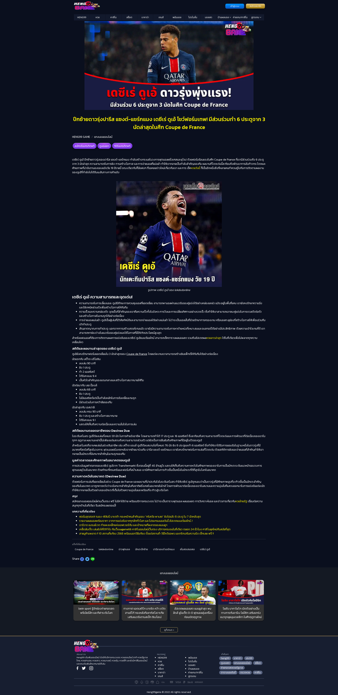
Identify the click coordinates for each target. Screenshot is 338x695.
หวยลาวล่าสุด (213, 338)
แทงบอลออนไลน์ (103, 137)
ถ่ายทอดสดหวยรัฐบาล (232, 668)
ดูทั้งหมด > (169, 630)
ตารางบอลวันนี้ (228, 672)
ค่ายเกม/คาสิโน (240, 17)
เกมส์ (161, 17)
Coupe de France (84, 549)
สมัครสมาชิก (255, 6)
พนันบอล (177, 17)
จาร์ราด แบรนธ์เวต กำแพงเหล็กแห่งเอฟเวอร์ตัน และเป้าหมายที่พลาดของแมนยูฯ (123, 525)
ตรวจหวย (245, 672)
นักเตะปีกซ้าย (141, 549)
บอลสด (208, 17)
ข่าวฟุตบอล (124, 549)
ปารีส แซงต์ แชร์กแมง (164, 549)
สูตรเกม (255, 17)
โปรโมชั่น (192, 17)
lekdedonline (106, 549)
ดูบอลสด (104, 146)
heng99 (225, 658)
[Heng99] (149, 5)
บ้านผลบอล (223, 17)
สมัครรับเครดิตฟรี (84, 146)
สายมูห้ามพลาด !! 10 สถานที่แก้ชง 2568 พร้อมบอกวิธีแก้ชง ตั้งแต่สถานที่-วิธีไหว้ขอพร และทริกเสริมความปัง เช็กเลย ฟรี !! (146, 533)
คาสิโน (113, 17)
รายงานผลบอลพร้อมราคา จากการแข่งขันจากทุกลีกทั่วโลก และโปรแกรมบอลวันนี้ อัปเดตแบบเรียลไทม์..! (136, 521)
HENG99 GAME (81, 137)
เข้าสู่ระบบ (234, 6)
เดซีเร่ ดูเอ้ (205, 549)
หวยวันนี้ (195, 168)
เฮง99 (249, 658)
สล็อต (129, 17)
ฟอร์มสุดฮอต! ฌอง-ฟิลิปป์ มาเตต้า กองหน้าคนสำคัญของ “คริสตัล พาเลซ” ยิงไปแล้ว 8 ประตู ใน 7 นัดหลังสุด (140, 516)
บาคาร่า (145, 17)
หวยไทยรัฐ (241, 501)
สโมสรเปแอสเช (187, 549)
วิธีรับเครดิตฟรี (122, 146)
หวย (98, 17)
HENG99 (81, 17)
